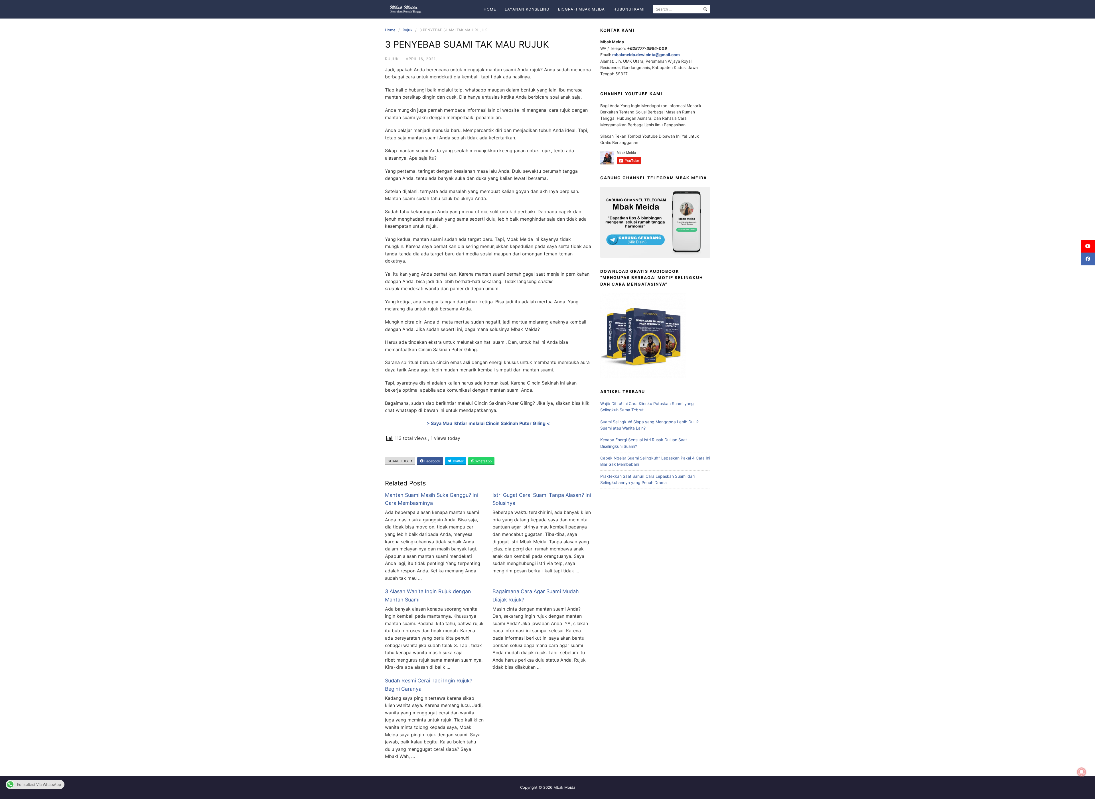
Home (490, 9)
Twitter (457, 461)
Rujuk (407, 30)
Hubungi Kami (628, 9)
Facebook (431, 461)
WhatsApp (483, 461)
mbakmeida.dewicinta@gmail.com (646, 54)
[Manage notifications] (1081, 772)
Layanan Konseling (527, 9)
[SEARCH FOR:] (681, 9)
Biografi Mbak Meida (581, 9)
